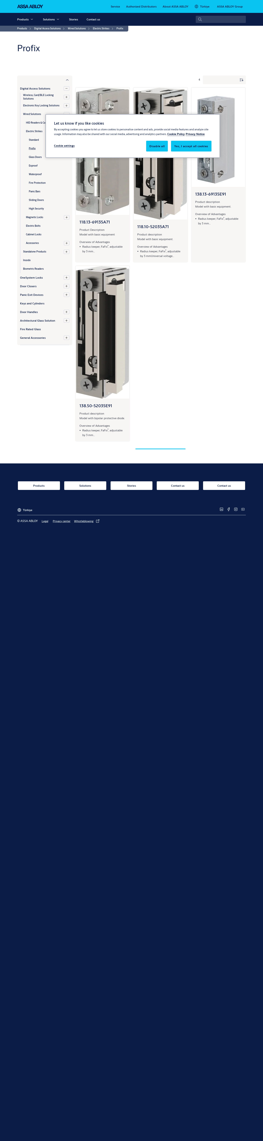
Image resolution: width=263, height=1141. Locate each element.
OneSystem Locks (31, 277)
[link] (115, 6)
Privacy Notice (195, 134)
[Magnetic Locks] (66, 217)
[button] (32, 19)
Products (23, 19)
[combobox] (221, 19)
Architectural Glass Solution (37, 320)
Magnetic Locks (34, 217)
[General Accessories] (66, 338)
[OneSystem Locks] (66, 277)
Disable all (157, 146)
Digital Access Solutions (35, 88)
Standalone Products (34, 251)
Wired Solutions (32, 114)
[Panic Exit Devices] (66, 295)
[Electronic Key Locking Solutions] (66, 105)
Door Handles (29, 312)
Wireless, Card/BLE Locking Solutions (38, 97)
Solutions (49, 19)
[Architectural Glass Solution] (66, 320)
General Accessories (33, 338)
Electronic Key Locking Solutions (41, 105)
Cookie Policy (176, 134)
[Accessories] (66, 243)
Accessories (32, 243)
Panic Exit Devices (31, 295)
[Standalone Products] (66, 252)
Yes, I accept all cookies (191, 146)
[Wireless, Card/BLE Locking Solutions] (66, 97)
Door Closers (28, 286)
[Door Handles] (66, 312)
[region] (132, 136)
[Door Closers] (66, 286)
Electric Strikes (34, 131)
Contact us (93, 19)
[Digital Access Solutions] (66, 88)
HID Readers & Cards (37, 122)
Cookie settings (64, 146)
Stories (73, 19)
